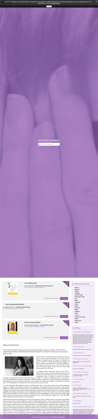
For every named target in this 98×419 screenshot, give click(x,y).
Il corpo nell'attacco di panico (81, 372)
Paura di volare (77, 385)
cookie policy (55, 3)
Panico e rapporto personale (81, 359)
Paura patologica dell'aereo (81, 393)
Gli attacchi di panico (79, 379)
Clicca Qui (61, 417)
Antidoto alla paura (79, 352)
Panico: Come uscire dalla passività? (83, 366)
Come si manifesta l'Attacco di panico (83, 406)
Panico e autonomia (79, 346)
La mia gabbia (77, 400)
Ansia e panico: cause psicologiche (82, 332)
